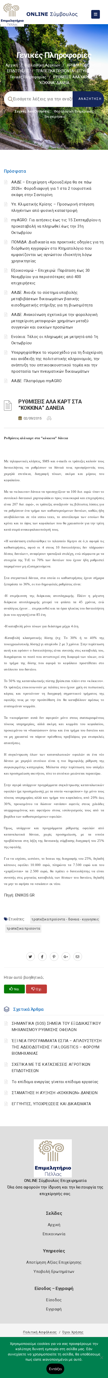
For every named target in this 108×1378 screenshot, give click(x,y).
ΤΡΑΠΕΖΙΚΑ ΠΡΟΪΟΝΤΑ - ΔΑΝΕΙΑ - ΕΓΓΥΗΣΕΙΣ (65, 919)
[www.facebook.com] (42, 956)
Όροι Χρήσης (72, 1332)
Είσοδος (54, 1300)
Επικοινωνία (54, 1234)
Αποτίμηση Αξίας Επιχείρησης (54, 1262)
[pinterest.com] (54, 956)
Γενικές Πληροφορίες (28, 77)
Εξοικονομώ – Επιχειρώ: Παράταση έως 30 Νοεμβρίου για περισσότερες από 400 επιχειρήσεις (50, 276)
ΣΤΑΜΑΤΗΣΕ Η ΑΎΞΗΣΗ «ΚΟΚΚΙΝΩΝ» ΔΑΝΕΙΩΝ (55, 1092)
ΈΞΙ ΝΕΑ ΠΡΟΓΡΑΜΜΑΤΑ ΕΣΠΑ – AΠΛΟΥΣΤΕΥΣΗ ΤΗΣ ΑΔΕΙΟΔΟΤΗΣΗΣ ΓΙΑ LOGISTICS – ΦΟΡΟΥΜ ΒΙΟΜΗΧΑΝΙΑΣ (56, 1047)
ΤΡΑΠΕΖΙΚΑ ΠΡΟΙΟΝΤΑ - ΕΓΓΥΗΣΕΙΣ (65, 71)
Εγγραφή (54, 1309)
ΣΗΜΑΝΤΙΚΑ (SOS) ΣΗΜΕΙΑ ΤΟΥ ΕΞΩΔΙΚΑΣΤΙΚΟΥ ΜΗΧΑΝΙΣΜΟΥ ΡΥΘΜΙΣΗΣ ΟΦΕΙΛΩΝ (56, 1026)
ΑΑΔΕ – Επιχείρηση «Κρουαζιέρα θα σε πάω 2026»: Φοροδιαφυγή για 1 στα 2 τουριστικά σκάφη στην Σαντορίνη (51, 188)
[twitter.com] (30, 956)
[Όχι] (101, 1360)
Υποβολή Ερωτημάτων (54, 1271)
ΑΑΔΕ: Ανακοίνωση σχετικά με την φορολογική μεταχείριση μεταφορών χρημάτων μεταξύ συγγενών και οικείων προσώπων (54, 321)
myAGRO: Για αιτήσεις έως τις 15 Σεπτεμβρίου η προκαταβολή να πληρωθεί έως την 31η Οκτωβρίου (56, 226)
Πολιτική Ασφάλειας (40, 1332)
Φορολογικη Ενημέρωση (73, 111)
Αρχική (12, 65)
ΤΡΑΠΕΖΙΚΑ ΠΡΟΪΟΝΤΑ (23, 928)
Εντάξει (55, 1369)
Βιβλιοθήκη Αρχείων (42, 65)
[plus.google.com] (66, 956)
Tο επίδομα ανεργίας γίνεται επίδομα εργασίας (55, 1081)
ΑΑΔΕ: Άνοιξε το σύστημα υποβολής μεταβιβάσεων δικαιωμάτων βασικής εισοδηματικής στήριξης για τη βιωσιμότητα (52, 299)
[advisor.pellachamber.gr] (78, 956)
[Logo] (54, 1160)
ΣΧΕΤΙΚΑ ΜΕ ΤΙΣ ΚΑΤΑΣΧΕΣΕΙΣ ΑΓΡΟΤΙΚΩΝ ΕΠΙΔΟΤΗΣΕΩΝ (51, 1067)
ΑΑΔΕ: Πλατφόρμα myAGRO (36, 380)
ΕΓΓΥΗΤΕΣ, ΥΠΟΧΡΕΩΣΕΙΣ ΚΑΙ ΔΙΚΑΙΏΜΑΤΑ (51, 1104)
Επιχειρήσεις (55, 117)
